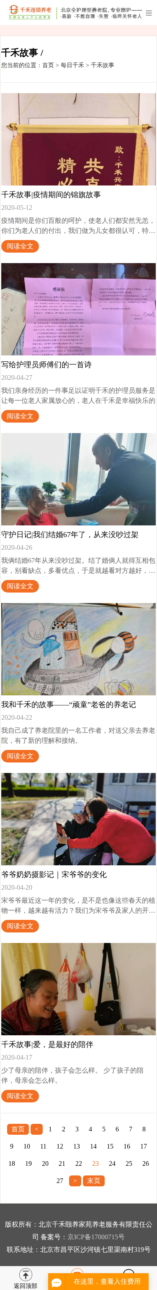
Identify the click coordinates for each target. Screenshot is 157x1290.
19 (28, 1163)
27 (60, 1180)
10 (26, 1146)
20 (45, 1163)
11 (43, 1146)
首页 (48, 65)
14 (93, 1146)
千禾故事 (102, 65)
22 (78, 1163)
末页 (93, 1180)
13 (76, 1146)
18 (11, 1163)
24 (112, 1163)
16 (127, 1146)
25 (129, 1163)
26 (145, 1163)
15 (110, 1146)
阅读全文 (20, 246)
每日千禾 (72, 65)
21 (62, 1163)
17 (143, 1146)
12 (60, 1146)
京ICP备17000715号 (96, 1236)
